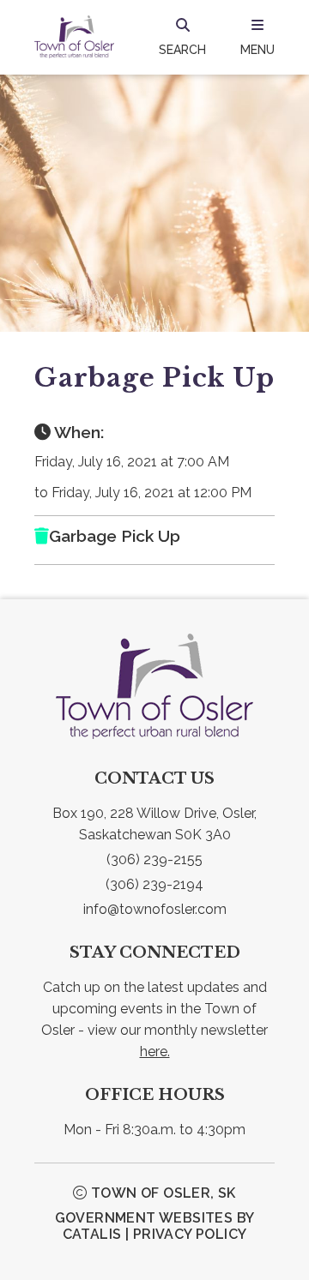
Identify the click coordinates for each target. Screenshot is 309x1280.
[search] (182, 37)
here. (155, 1051)
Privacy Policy (190, 1234)
